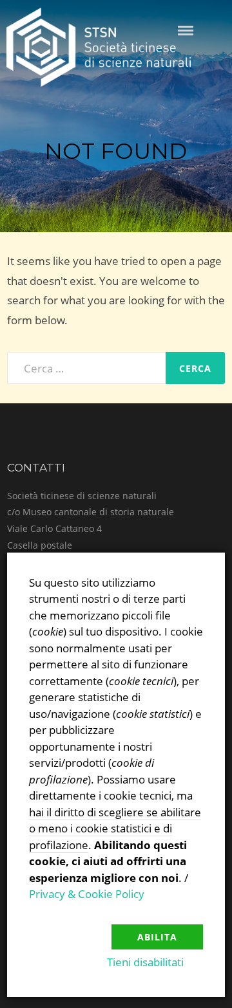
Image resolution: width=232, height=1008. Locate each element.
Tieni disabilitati (145, 962)
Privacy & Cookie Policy (86, 893)
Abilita (157, 937)
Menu (185, 30)
